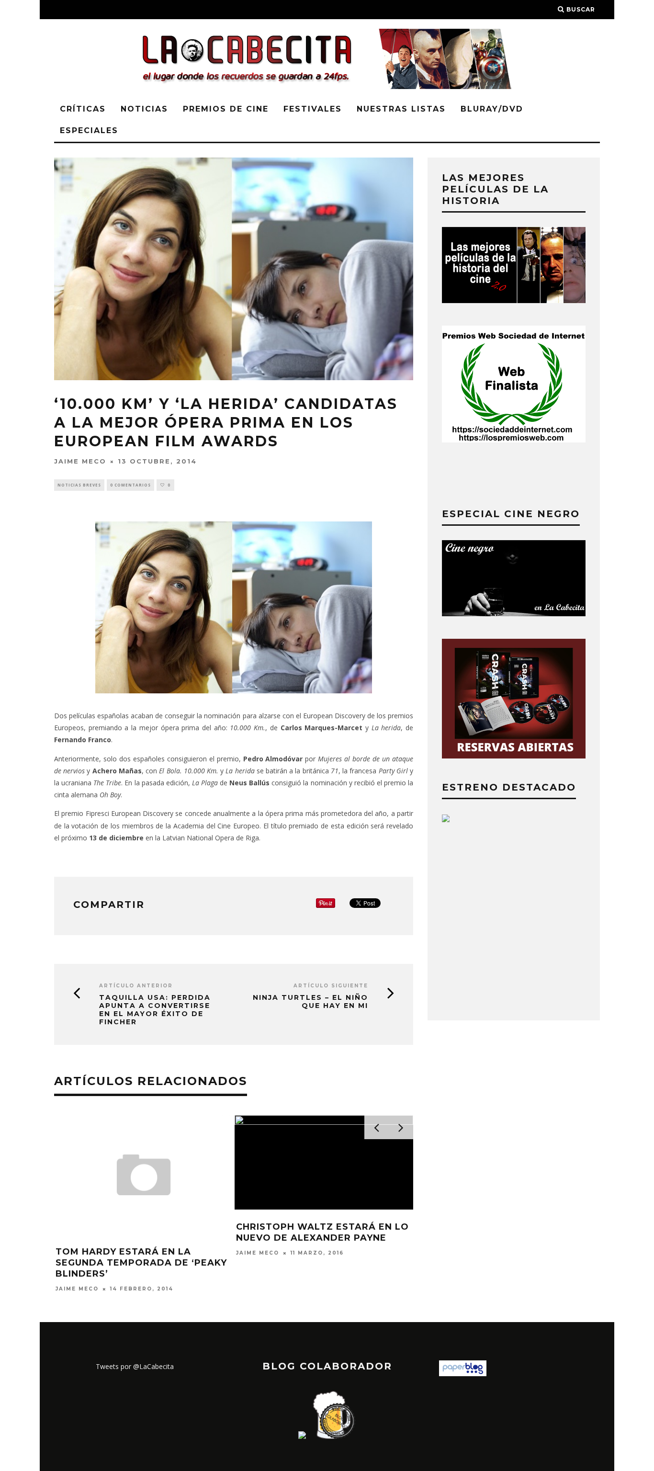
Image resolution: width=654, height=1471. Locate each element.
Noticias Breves (79, 484)
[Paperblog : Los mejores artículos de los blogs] (462, 1373)
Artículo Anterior (136, 986)
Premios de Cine (226, 108)
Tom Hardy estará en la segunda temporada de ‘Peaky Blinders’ (141, 1262)
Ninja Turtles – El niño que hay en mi (310, 1002)
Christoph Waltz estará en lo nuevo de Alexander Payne (322, 1232)
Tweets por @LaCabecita (135, 1366)
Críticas (83, 108)
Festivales (312, 108)
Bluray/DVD (492, 108)
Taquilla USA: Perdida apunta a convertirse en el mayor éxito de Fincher (155, 1010)
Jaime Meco (80, 461)
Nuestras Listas (401, 108)
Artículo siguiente (330, 986)
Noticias (144, 108)
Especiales (89, 130)
